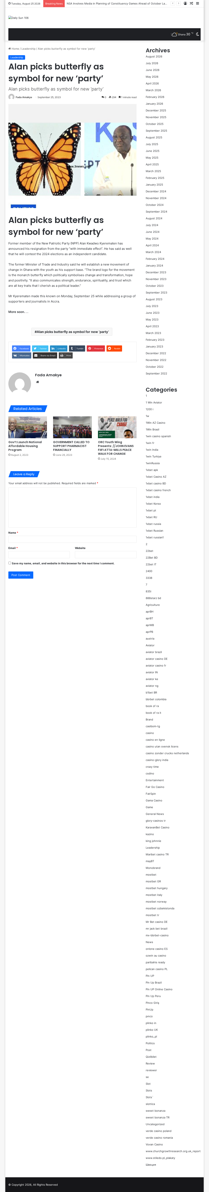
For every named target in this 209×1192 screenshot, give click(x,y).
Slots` (149, 1097)
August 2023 (154, 299)
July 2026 (152, 63)
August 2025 (154, 137)
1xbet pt (151, 510)
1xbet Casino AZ (156, 476)
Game (149, 807)
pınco (149, 1016)
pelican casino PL (157, 969)
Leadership (28, 48)
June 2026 (152, 70)
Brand (149, 719)
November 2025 (156, 117)
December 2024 (156, 191)
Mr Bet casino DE (157, 921)
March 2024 (153, 252)
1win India (152, 449)
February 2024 (155, 258)
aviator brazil (154, 652)
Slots (149, 1090)
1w (147, 416)
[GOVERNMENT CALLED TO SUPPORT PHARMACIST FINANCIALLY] (72, 427)
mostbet (151, 874)
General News (155, 814)
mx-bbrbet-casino (157, 935)
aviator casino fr (156, 665)
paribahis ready (155, 962)
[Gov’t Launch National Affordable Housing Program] (27, 427)
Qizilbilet (151, 1056)
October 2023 (154, 285)
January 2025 (154, 184)
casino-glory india (157, 760)
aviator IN (152, 672)
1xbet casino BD (156, 483)
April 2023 (152, 326)
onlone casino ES (157, 948)
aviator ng (152, 685)
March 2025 (153, 171)
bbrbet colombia (156, 699)
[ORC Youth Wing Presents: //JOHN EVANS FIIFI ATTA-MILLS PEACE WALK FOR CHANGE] (117, 427)
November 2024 (156, 198)
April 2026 (152, 83)
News (149, 942)
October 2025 (154, 123)
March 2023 (153, 333)
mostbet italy (154, 894)
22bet (149, 550)
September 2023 (156, 292)
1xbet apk (152, 470)
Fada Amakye (24, 97)
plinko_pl (151, 1036)
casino (150, 733)
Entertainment (155, 780)
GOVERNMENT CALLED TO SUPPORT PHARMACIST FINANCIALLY (71, 446)
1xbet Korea (153, 503)
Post (148, 1050)
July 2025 (152, 144)
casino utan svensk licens (162, 746)
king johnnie (153, 840)
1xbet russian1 (155, 537)
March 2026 (153, 90)
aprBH (149, 611)
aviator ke (152, 679)
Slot (148, 1083)
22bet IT (151, 564)
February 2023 (155, 339)
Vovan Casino (154, 1144)
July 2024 (152, 225)
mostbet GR (153, 881)
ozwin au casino (156, 955)
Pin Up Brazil (154, 982)
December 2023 (156, 272)
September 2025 (156, 130)
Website (80, 548)
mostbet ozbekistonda (160, 908)
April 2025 (152, 164)
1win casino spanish (158, 436)
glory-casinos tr (156, 820)
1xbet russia (153, 523)
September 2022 (156, 373)
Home (15, 48)
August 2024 (154, 218)
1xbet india (152, 497)
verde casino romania (159, 1137)
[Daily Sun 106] (18, 18)
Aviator (150, 645)
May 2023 (152, 319)
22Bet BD (152, 557)
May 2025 (152, 157)
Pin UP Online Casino (159, 989)
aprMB (150, 625)
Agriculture (153, 604)
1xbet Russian (154, 530)
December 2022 (156, 353)
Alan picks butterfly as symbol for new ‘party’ (73, 332)
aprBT (149, 618)
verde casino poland (158, 1131)
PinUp (149, 1009)
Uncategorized (155, 1124)
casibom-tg (153, 726)
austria (150, 638)
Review (150, 1063)
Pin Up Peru (153, 996)
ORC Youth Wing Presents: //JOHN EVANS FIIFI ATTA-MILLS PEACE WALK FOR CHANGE (116, 448)
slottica (150, 1104)
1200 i (149, 409)
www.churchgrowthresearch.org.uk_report (173, 1151)
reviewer (151, 1070)
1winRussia (153, 463)
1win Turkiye (153, 456)
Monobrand (153, 867)
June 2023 (152, 312)
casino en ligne (155, 739)
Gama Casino (154, 800)
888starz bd (153, 598)
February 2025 (155, 177)
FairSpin (151, 793)
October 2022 (154, 366)
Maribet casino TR (157, 854)
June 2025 (152, 150)
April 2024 (152, 245)
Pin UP (150, 975)
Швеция (151, 1164)
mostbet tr (152, 915)
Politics (150, 1043)
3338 (149, 577)
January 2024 (154, 265)
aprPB (149, 631)
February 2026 (155, 97)
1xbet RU (151, 517)
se (147, 1077)
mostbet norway (156, 901)
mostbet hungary (157, 888)
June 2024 (152, 231)
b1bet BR (151, 692)
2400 (149, 571)
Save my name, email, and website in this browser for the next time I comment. (63, 563)
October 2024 (154, 204)
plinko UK (152, 1029)
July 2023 (152, 306)
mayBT (150, 861)
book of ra (152, 706)
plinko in (151, 1023)
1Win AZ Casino (155, 422)
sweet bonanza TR (157, 1117)
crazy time (152, 766)
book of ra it (153, 712)
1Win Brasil (152, 429)
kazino (150, 834)
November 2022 (156, 360)
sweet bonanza (155, 1110)
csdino (150, 773)
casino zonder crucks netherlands (167, 753)
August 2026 (154, 56)
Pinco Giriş (152, 1002)
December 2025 (156, 110)
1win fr (150, 443)
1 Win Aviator (154, 402)
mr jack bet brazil (156, 928)
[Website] (37, 382)
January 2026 (154, 103)
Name (13, 532)
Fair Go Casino (155, 787)
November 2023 (156, 279)
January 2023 (154, 346)
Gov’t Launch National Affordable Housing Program (25, 446)
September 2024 (156, 211)
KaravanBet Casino (157, 827)
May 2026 (152, 76)
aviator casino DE (157, 658)
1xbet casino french (158, 490)
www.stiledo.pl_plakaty (160, 1158)
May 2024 (152, 238)
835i (148, 591)
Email (13, 548)
